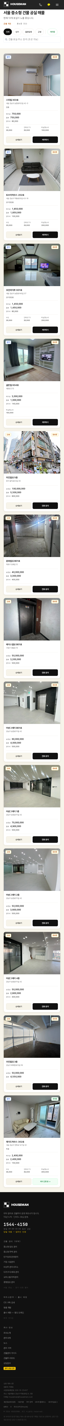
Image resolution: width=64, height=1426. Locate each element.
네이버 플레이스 (40, 1402)
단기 (17, 32)
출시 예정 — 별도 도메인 (14, 1312)
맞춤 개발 (7, 1307)
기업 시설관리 (9, 1262)
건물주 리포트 (9, 1358)
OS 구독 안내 (9, 1302)
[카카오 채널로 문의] (49, 4)
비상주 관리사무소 (11, 1267)
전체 (7, 32)
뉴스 (5, 1343)
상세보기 (18, 140)
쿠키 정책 (29, 1402)
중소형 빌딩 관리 (10, 1247)
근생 (39, 32)
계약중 (52, 32)
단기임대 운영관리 (11, 1257)
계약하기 (45, 140)
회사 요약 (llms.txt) (21, 1407)
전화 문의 (45, 506)
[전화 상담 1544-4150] (40, 4)
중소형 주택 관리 (10, 1252)
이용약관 (21, 1402)
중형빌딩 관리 (9, 1282)
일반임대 (28, 32)
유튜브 (6, 1407)
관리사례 (7, 1338)
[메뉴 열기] (57, 4)
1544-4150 (16, 1224)
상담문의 (7, 1363)
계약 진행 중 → (45, 1182)
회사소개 (7, 1333)
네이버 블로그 (53, 1402)
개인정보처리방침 (9, 1402)
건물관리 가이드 (10, 1353)
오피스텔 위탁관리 (11, 1277)
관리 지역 (7, 1348)
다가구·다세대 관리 (11, 1272)
